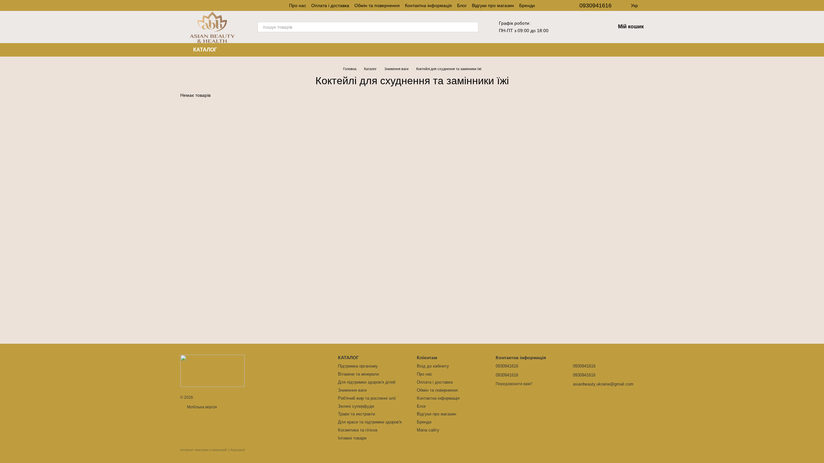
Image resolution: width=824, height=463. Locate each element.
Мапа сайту (428, 430)
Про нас (297, 5)
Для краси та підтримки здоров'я (370, 422)
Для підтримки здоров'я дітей (366, 382)
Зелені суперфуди (356, 406)
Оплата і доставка (330, 5)
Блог (462, 5)
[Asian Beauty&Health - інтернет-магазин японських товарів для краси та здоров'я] (212, 370)
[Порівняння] (593, 27)
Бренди (527, 5)
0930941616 (595, 5)
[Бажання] (577, 27)
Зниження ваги (352, 390)
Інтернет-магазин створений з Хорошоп (212, 450)
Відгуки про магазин (493, 5)
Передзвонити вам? (514, 384)
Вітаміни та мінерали (358, 374)
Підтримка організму (358, 366)
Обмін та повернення (377, 5)
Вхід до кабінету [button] (433, 366)
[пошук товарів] (473, 27)
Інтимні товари (352, 438)
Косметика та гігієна (357, 430)
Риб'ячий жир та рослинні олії (367, 398)
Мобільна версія (201, 407)
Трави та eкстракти (356, 414)
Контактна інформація (428, 5)
